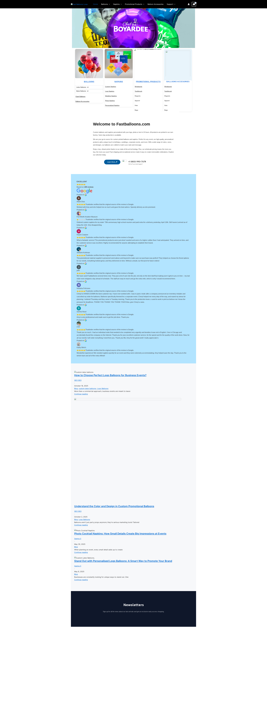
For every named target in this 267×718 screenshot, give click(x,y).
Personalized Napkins (112, 105)
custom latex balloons (87, 388)
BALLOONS (89, 82)
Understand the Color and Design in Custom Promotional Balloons (114, 506)
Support (170, 4)
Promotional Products (133, 4)
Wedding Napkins (111, 96)
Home (95, 4)
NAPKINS (119, 82)
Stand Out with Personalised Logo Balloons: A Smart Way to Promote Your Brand (123, 560)
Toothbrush (138, 91)
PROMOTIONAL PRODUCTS (148, 82)
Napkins (116, 4)
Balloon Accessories (155, 4)
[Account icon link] (189, 4)
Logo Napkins (109, 91)
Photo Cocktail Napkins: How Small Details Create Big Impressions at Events (120, 533)
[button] (109, 4)
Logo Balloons (102, 388)
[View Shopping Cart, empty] (194, 4)
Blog (76, 388)
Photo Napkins (110, 100)
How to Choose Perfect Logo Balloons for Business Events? (110, 375)
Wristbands (138, 86)
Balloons (104, 4)
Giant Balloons (80, 96)
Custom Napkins (110, 86)
